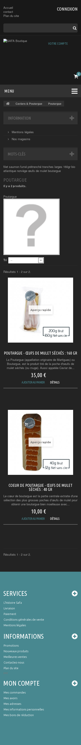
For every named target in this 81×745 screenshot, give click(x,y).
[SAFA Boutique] (40, 54)
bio (73, 167)
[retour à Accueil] (8, 103)
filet (6, 167)
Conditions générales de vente (24, 619)
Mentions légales (22, 132)
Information (19, 118)
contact (8, 11)
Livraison (9, 608)
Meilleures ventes (15, 656)
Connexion (67, 9)
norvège (22, 171)
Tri (5, 260)
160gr (67, 167)
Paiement (10, 613)
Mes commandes (15, 692)
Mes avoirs (10, 698)
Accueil (8, 7)
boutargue (54, 171)
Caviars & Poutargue (29, 104)
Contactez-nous (14, 662)
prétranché (35, 167)
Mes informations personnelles (24, 709)
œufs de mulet (38, 171)
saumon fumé (18, 167)
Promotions (11, 645)
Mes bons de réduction (19, 715)
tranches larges (52, 167)
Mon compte (21, 683)
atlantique (10, 171)
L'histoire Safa (13, 602)
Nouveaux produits (16, 651)
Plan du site (11, 16)
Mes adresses (12, 703)
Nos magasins (20, 139)
